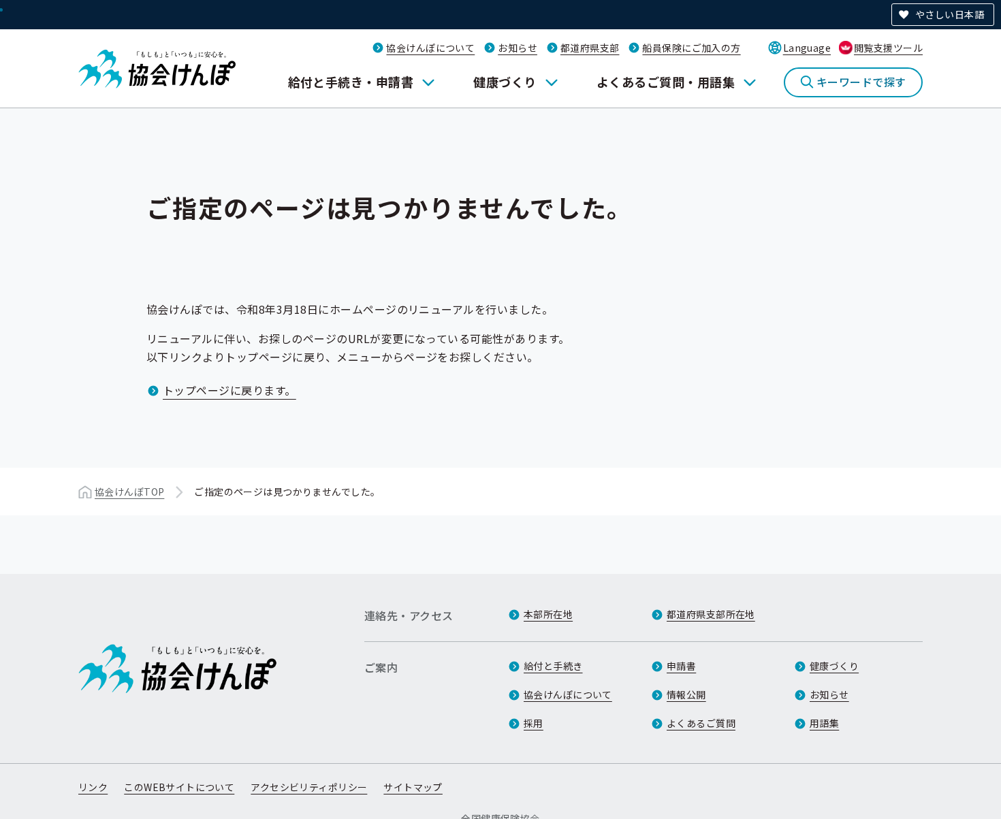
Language (807, 47)
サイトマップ (413, 787)
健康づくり (504, 82)
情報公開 (686, 694)
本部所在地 (548, 614)
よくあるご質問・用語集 (666, 82)
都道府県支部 (590, 47)
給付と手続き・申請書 (351, 82)
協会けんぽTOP (129, 491)
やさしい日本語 (949, 14)
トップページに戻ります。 (229, 390)
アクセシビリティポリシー (309, 787)
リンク (93, 787)
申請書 (681, 666)
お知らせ (517, 47)
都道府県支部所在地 (711, 614)
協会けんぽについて (430, 47)
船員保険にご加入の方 (691, 47)
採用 (533, 723)
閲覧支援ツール (888, 47)
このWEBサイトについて (179, 787)
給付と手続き (553, 666)
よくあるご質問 (701, 723)
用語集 (824, 723)
